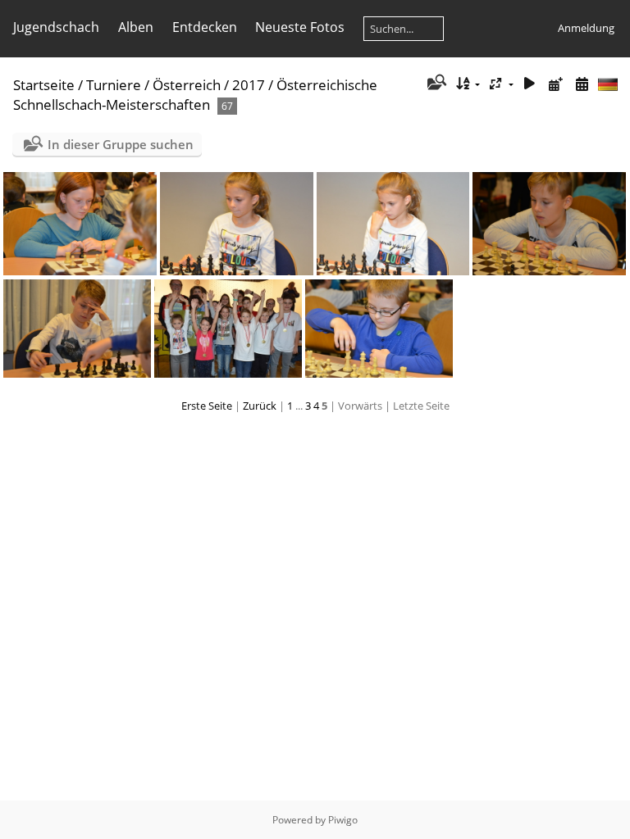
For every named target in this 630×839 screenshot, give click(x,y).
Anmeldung (586, 27)
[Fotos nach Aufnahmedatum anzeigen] (581, 84)
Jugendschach (56, 27)
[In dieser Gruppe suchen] (435, 83)
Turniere (113, 84)
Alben (135, 27)
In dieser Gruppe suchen (121, 144)
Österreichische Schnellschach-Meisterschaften (195, 94)
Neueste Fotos (300, 27)
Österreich (187, 84)
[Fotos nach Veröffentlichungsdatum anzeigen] (555, 84)
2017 (248, 84)
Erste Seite (206, 405)
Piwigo (343, 820)
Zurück (259, 405)
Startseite (44, 84)
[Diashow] (530, 84)
